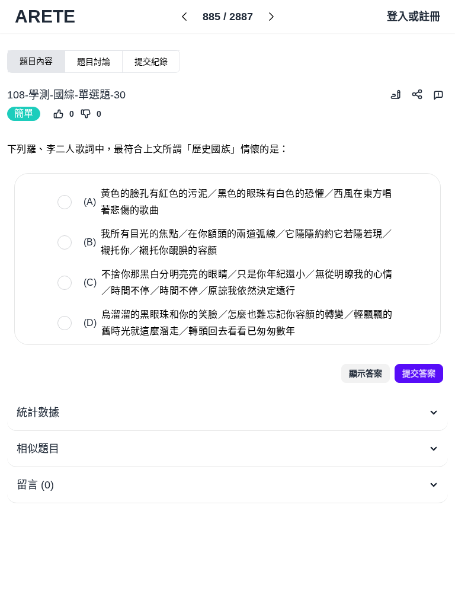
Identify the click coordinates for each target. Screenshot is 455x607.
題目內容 (36, 61)
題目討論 (93, 61)
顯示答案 (365, 373)
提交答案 (418, 373)
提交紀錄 (151, 61)
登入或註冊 (413, 17)
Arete (45, 16)
